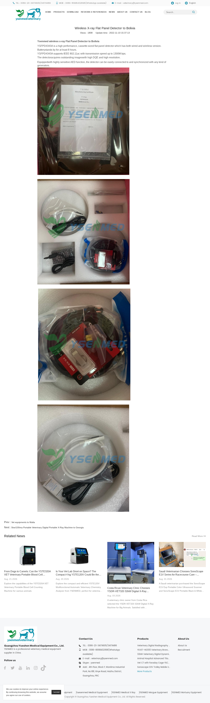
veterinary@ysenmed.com (135, 3)
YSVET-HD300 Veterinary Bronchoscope (157, 650)
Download (73, 12)
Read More (199, 536)
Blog (148, 12)
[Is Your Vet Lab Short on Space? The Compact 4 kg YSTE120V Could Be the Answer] (79, 554)
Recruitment (184, 650)
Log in (178, 3)
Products (59, 12)
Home (48, 12)
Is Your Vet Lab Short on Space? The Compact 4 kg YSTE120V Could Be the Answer (77, 573)
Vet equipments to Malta (23, 522)
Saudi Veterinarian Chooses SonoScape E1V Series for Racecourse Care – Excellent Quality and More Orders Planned (181, 573)
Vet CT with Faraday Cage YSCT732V (155, 663)
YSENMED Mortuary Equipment (187, 692)
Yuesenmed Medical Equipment (92, 692)
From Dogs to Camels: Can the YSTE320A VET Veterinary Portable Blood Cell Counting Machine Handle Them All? (27, 573)
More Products (144, 671)
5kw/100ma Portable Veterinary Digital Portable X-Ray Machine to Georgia (47, 527)
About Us (122, 12)
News (112, 12)
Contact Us (136, 12)
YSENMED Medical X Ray (123, 692)
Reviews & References (94, 12)
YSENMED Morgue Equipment (153, 692)
